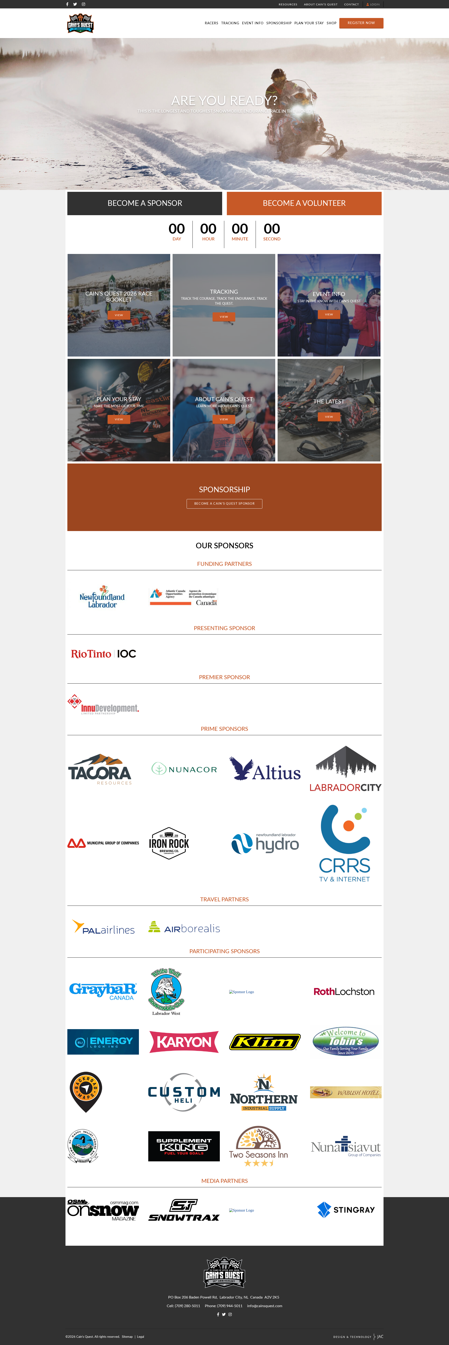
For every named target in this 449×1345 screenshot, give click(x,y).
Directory (171, 15)
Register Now (361, 23)
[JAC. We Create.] (358, 1337)
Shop (332, 23)
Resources (288, 4)
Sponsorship (279, 23)
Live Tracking (227, 15)
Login (374, 4)
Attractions (393, 15)
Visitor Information (282, 15)
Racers (211, 23)
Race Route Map (375, 15)
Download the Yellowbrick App (375, 15)
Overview (60, 15)
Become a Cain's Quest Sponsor (224, 503)
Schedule (227, 15)
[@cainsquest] (75, 4)
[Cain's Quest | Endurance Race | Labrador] (80, 23)
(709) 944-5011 (230, 1306)
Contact (351, 4)
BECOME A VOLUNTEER (304, 203)
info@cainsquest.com (264, 1306)
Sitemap (127, 1336)
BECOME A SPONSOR (145, 203)
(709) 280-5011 (187, 1306)
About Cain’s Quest (321, 4)
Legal (140, 1336)
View (119, 315)
